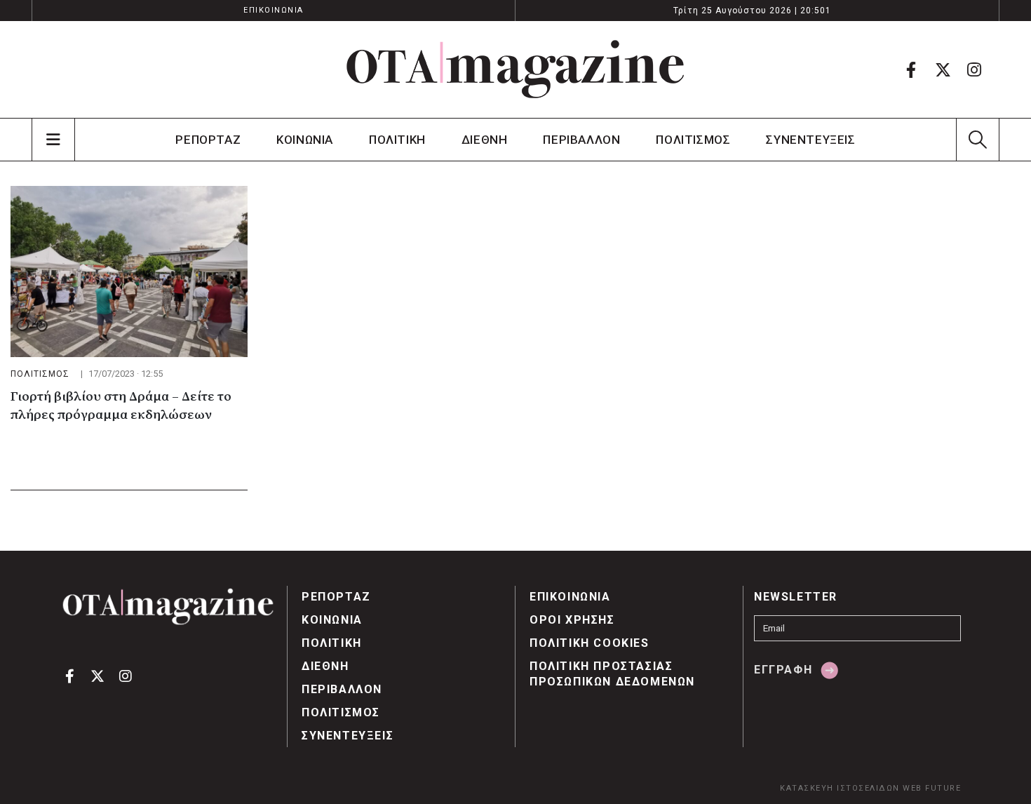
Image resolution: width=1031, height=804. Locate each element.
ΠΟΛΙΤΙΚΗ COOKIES (589, 643)
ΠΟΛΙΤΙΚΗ (397, 140)
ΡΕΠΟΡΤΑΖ (208, 140)
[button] (977, 139)
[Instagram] (974, 69)
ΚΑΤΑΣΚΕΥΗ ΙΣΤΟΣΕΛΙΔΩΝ (840, 788)
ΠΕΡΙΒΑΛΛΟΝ (581, 140)
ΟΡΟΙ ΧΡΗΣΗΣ (572, 620)
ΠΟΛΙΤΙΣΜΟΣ (693, 140)
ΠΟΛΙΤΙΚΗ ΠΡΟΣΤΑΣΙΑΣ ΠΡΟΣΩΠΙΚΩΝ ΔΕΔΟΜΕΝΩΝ (612, 673)
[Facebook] (911, 69)
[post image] (129, 271)
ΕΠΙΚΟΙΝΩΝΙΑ (273, 10)
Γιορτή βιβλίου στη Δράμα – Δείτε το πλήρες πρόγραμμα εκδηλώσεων (121, 406)
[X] (942, 69)
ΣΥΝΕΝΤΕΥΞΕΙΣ (810, 140)
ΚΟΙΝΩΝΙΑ (304, 140)
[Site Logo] (515, 69)
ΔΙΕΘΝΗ (484, 140)
